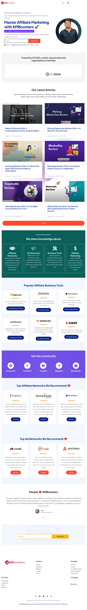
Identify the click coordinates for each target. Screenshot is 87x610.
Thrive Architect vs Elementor (59, 604)
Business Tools (55, 253)
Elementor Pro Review (43, 604)
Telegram (59, 371)
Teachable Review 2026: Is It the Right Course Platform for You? (21, 207)
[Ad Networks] (33, 248)
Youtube (43, 371)
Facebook (10, 371)
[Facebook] (11, 365)
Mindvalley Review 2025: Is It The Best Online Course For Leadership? (63, 167)
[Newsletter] (76, 365)
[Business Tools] (55, 248)
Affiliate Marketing (75, 254)
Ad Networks (33, 253)
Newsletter (76, 371)
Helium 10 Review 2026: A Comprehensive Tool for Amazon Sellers (22, 129)
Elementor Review (31, 604)
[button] (63, 3)
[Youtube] (43, 365)
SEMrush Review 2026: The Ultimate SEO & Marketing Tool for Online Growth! (62, 208)
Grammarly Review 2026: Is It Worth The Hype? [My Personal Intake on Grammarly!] (22, 168)
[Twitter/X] (27, 365)
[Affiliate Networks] (12, 248)
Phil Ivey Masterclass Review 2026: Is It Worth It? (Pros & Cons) (64, 129)
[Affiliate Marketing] (75, 248)
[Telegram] (59, 365)
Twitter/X (27, 371)
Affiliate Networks (12, 254)
